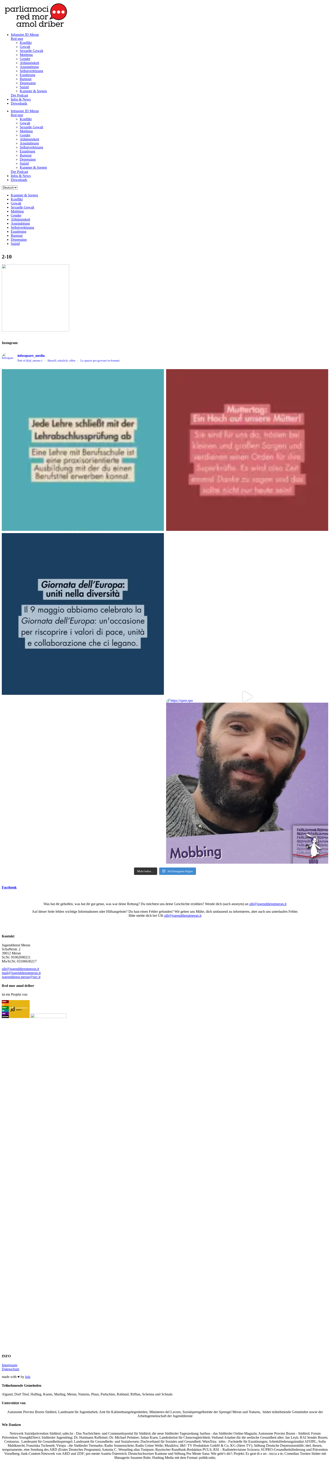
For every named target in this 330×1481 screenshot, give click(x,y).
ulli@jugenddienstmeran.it (267, 904)
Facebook (9, 887)
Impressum (9, 1365)
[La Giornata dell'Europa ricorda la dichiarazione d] (83, 614)
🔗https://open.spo (179, 700)
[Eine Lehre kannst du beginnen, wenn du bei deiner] (83, 450)
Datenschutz (10, 1369)
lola (27, 1377)
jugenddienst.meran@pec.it (21, 977)
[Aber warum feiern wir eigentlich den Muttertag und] (247, 450)
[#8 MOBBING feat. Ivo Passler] (247, 614)
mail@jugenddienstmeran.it (21, 973)
